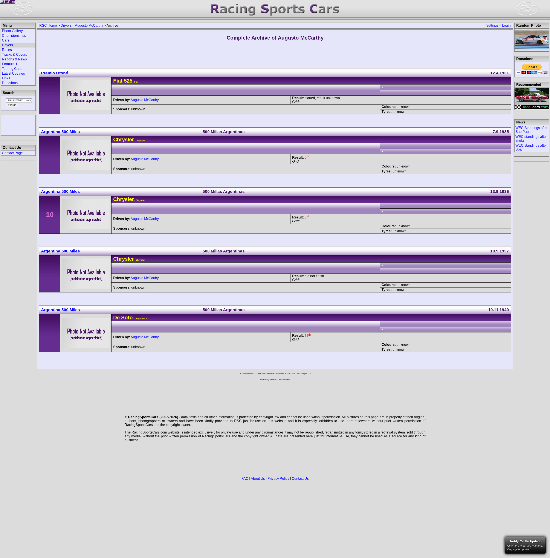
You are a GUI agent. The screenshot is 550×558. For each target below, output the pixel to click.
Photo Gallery (12, 31)
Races (7, 50)
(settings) (493, 25)
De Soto (123, 317)
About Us (258, 478)
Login (506, 25)
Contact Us (300, 478)
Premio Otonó (54, 73)
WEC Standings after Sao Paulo (531, 130)
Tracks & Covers (14, 54)
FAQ (244, 478)
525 (128, 81)
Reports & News (14, 59)
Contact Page (12, 153)
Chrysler (123, 139)
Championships (14, 35)
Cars (5, 40)
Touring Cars (11, 69)
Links (6, 78)
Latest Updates (13, 73)
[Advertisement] (18, 125)
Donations (10, 83)
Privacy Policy (278, 478)
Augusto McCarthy (89, 25)
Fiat (117, 81)
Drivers (66, 25)
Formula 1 (9, 64)
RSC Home (48, 25)
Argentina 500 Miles (60, 131)
